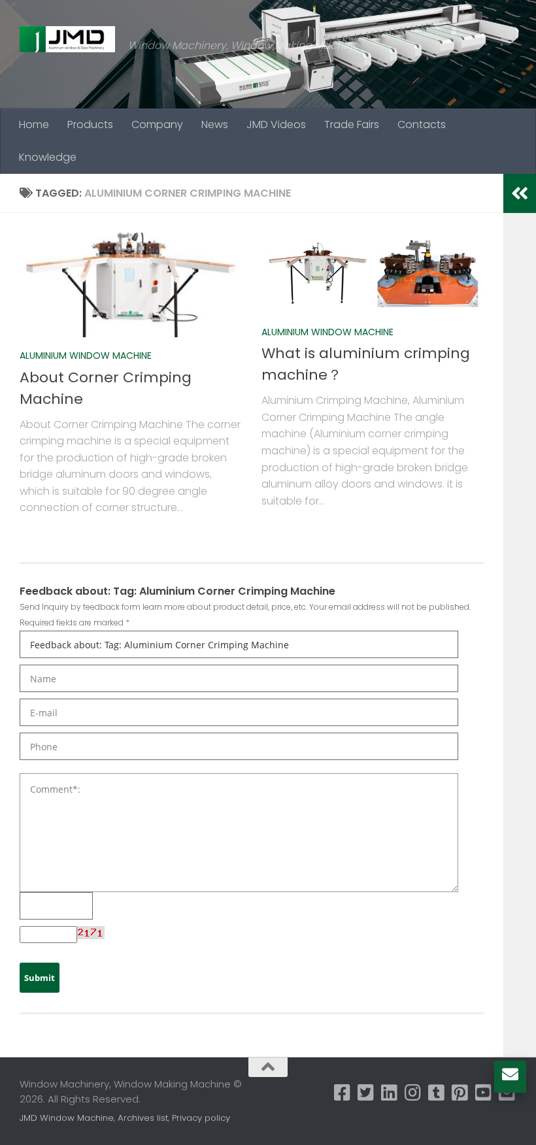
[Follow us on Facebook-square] (342, 1093)
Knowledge (47, 157)
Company (157, 124)
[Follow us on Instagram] (413, 1093)
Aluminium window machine (86, 355)
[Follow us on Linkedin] (389, 1093)
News (214, 124)
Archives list (143, 1118)
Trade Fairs (351, 124)
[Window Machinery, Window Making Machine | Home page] (67, 39)
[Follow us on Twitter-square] (366, 1093)
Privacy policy (201, 1118)
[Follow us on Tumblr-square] (436, 1093)
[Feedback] (510, 1074)
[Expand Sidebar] (519, 193)
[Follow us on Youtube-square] (484, 1093)
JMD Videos (276, 124)
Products (90, 124)
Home (34, 124)
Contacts (421, 124)
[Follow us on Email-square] (507, 1093)
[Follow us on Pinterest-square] (460, 1093)
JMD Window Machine (67, 1118)
